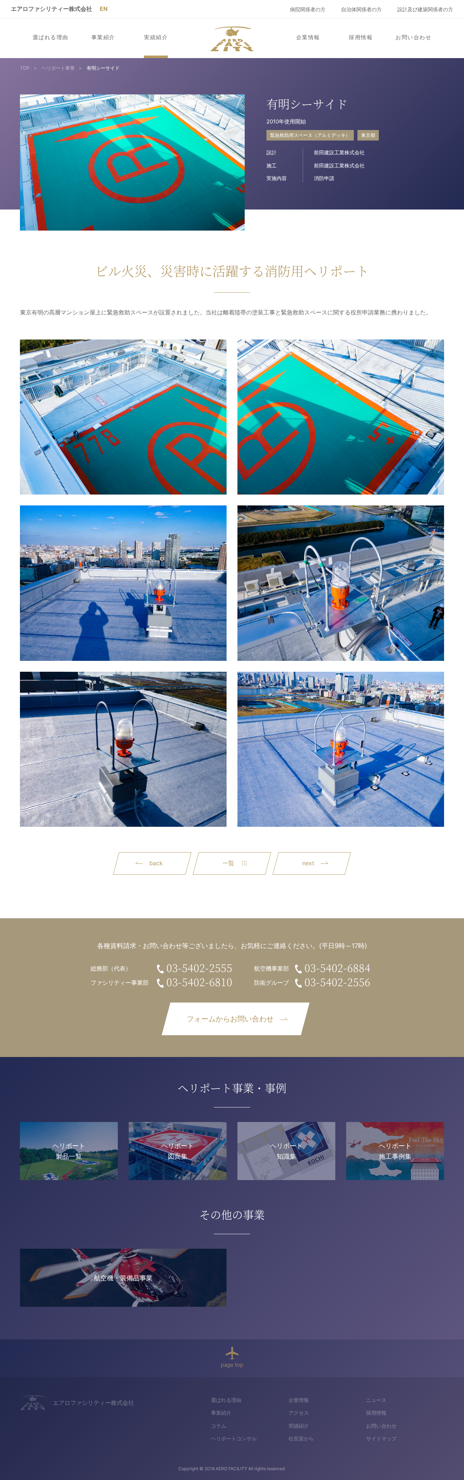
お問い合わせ (413, 37)
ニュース (376, 1400)
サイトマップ (381, 1438)
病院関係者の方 (308, 9)
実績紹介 (156, 37)
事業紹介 (103, 37)
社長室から (301, 1438)
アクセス (299, 1413)
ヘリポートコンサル (234, 1438)
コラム (218, 1426)
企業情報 (308, 37)
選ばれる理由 (51, 37)
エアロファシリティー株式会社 (51, 8)
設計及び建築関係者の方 (425, 9)
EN (104, 8)
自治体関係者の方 (361, 9)
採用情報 (361, 37)
